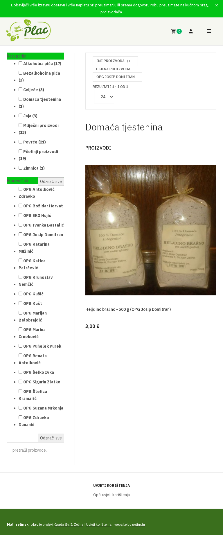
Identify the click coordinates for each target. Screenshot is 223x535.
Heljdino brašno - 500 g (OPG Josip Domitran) (128, 309)
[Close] (216, 5)
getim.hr (138, 524)
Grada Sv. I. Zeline (68, 524)
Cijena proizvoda (113, 69)
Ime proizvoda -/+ (113, 61)
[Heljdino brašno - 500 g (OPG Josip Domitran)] (150, 229)
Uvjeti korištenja (111, 485)
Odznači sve (51, 181)
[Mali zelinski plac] (28, 30)
